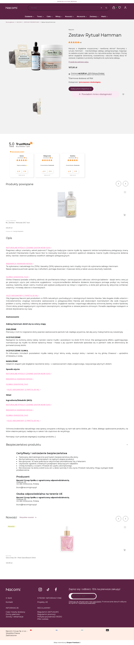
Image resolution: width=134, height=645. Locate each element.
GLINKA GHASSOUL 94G (17, 277)
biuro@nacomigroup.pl (26, 487)
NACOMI (19, 22)
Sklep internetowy (66, 642)
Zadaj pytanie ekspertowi (80, 89)
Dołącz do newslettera (83, 596)
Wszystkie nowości (26, 517)
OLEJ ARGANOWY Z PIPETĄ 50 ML (22, 296)
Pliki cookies (42, 619)
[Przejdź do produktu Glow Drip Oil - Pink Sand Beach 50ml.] (67, 539)
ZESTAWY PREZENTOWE (31, 22)
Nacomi (71, 30)
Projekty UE (42, 602)
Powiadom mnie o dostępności (97, 94)
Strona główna (10, 22)
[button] (106, 8)
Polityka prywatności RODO (49, 617)
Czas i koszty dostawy (15, 612)
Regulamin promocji (46, 614)
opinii (27, 146)
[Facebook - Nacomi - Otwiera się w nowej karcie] (56, 589)
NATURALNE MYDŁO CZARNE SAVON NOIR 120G (28, 248)
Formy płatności (13, 614)
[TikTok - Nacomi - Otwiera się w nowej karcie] (48, 589)
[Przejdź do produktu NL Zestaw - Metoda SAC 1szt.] (67, 204)
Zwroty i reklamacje (14, 617)
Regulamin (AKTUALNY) (48, 612)
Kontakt (9, 602)
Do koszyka (125, 215)
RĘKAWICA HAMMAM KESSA (19, 264)
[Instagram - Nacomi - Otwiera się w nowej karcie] (40, 589)
